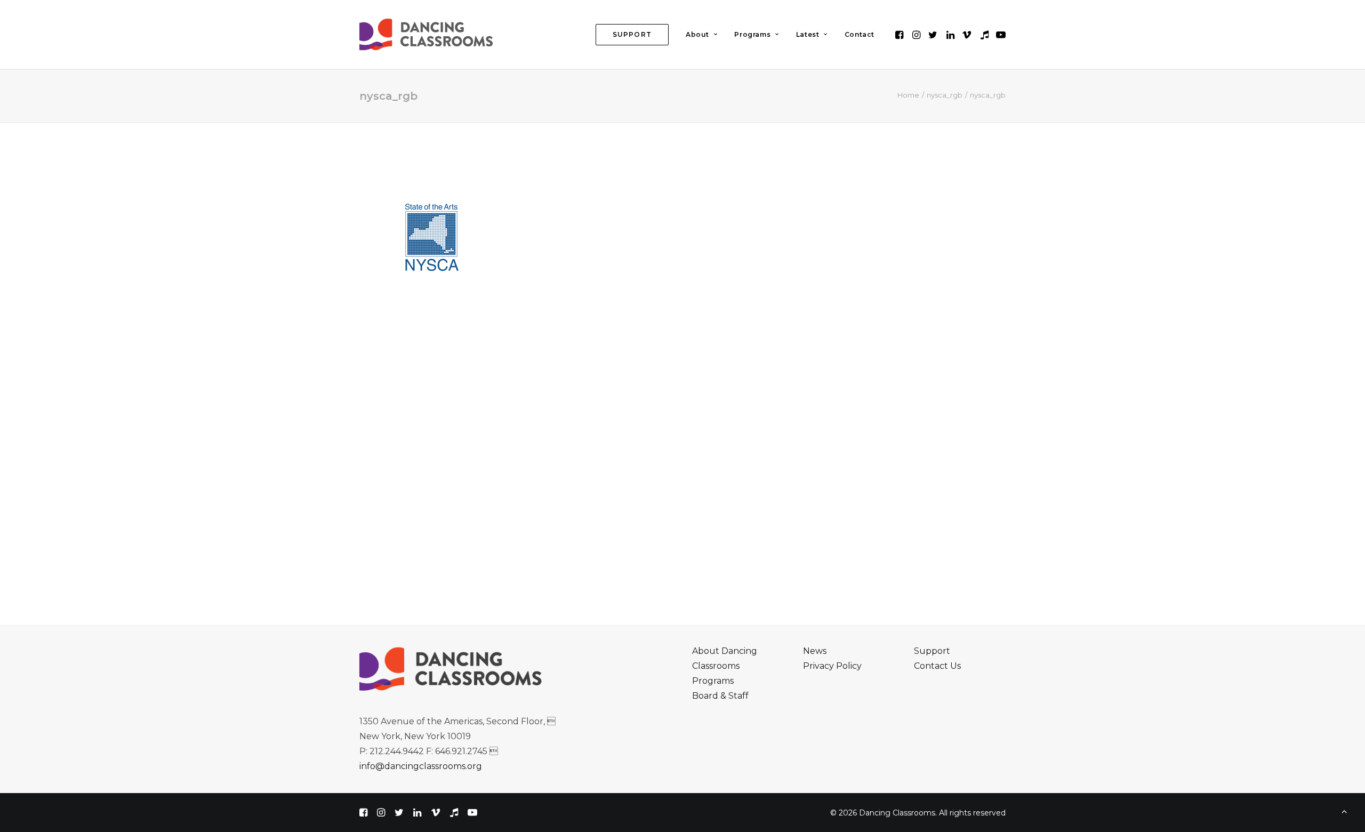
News (814, 651)
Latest (808, 34)
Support (932, 651)
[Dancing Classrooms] (428, 34)
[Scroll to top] (1344, 810)
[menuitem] (632, 34)
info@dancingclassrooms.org (420, 766)
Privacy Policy (832, 666)
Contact (859, 34)
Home (908, 95)
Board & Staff (720, 696)
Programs (752, 34)
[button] (900, 34)
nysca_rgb (944, 95)
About (697, 34)
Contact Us (937, 666)
